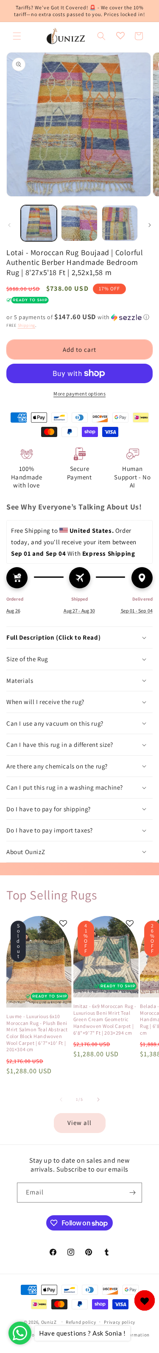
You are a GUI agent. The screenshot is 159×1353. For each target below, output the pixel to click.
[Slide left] (9, 225)
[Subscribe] (132, 1193)
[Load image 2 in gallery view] (79, 223)
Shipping (27, 325)
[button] (17, 36)
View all (79, 1123)
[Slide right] (149, 225)
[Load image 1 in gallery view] (39, 223)
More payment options (79, 393)
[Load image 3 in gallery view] (120, 223)
